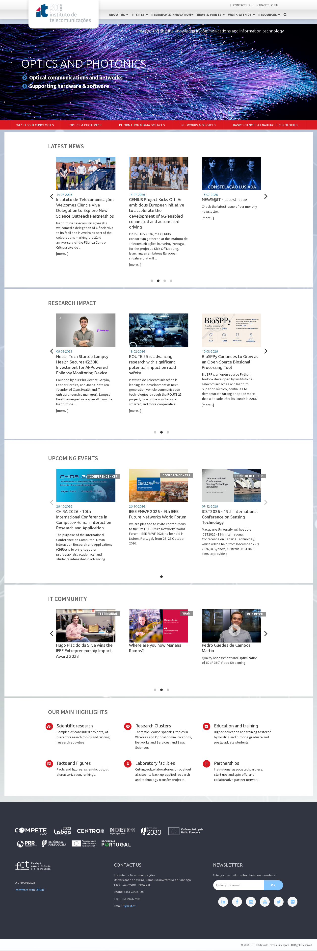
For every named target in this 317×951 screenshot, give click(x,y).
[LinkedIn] (223, 902)
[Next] (265, 196)
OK (273, 885)
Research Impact (72, 303)
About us (117, 14)
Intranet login (267, 5)
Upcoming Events (73, 458)
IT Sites (138, 14)
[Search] (285, 9)
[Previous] (52, 196)
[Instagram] (251, 902)
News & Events (209, 14)
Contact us (241, 5)
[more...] (85, 224)
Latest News (66, 146)
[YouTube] (265, 902)
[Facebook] (237, 902)
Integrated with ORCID (29, 890)
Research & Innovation (171, 14)
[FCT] (33, 866)
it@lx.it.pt (129, 906)
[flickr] (292, 902)
